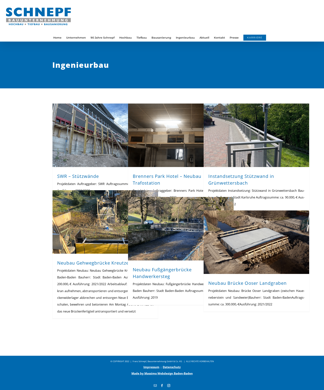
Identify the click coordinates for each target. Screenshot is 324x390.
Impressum (151, 367)
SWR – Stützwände (78, 176)
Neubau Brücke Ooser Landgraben (247, 283)
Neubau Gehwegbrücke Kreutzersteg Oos (103, 263)
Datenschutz (172, 367)
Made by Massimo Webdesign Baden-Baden (162, 373)
